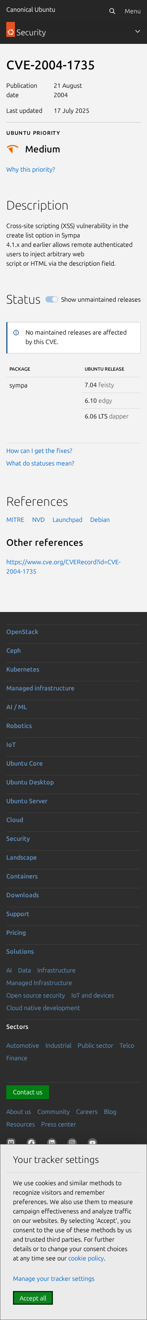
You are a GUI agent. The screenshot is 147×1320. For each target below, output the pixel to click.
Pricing (16, 932)
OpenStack (22, 631)
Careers (87, 1111)
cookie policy (86, 1258)
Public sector (95, 1045)
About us (18, 1111)
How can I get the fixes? (39, 450)
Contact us (27, 1091)
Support (17, 913)
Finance (16, 1057)
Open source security (35, 995)
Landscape (21, 857)
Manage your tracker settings (53, 1278)
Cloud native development (43, 1007)
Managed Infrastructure (39, 982)
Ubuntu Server (26, 800)
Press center (58, 1124)
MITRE (15, 519)
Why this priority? (30, 169)
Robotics (19, 725)
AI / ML (16, 706)
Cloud (14, 819)
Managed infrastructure (40, 688)
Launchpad (67, 519)
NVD (38, 519)
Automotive (22, 1045)
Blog (110, 1111)
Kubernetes (22, 669)
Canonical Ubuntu (30, 9)
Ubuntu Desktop (30, 782)
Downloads (22, 894)
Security (18, 838)
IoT (11, 744)
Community (53, 1111)
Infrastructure (56, 970)
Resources (20, 1124)
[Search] (112, 11)
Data (24, 970)
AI (9, 970)
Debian (100, 519)
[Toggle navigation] (137, 31)
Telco (127, 1045)
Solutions (20, 951)
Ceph (13, 650)
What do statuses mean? (40, 463)
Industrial (58, 1045)
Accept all (33, 1298)
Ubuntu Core (24, 763)
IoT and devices (92, 995)
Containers (22, 876)
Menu (133, 10)
